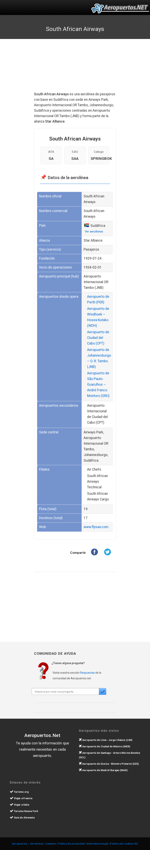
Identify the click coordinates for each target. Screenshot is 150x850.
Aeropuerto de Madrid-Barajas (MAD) (105, 770)
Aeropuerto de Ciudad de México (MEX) (106, 746)
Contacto (50, 843)
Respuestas (87, 672)
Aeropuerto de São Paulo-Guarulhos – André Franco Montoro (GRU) (98, 384)
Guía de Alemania (24, 817)
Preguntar (102, 691)
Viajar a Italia (21, 804)
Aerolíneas (36, 843)
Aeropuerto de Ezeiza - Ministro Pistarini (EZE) (110, 763)
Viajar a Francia (22, 798)
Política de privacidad (71, 843)
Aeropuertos (19, 843)
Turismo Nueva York (25, 811)
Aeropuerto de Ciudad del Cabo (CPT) (98, 337)
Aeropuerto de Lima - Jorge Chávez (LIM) (107, 740)
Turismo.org (21, 791)
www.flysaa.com (96, 527)
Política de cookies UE (123, 843)
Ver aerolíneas (94, 231)
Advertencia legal (97, 843)
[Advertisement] (83, 68)
